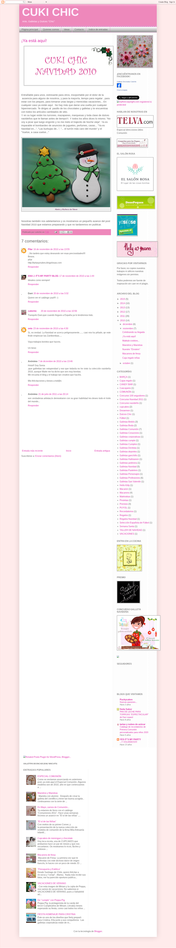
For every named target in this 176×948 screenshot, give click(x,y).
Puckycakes (126, 699)
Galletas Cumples (128, 444)
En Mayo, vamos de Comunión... (53, 807)
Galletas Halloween (129, 459)
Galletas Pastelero (129, 470)
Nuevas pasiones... (128, 702)
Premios (124, 504)
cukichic (32, 311)
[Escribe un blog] (63, 232)
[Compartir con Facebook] (68, 232)
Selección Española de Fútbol (134, 522)
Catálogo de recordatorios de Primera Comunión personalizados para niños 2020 (134, 729)
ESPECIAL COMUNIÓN (49, 776)
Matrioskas (125, 496)
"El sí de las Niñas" (47, 821)
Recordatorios (126, 511)
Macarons (124, 493)
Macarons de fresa (131, 353)
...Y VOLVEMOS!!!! (128, 742)
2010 (123, 320)
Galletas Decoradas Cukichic (126, 81)
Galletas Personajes (129, 474)
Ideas (67, 29)
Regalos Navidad (128, 519)
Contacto (79, 29)
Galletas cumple (127, 440)
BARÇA (123, 377)
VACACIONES (127, 534)
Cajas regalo (126, 381)
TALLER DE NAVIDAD (131, 530)
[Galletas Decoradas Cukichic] (119, 87)
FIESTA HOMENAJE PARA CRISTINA (56, 914)
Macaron (124, 489)
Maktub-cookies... (130, 341)
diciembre (128, 324)
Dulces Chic (126, 414)
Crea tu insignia (122, 90)
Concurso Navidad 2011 (131, 399)
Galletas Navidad (128, 466)
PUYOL (123, 508)
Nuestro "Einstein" (131, 349)
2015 (123, 299)
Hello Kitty (125, 485)
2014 (123, 303)
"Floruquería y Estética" (49, 869)
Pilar (30, 249)
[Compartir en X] (65, 232)
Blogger (98, 931)
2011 (122, 316)
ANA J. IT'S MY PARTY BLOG (43, 276)
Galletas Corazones (129, 433)
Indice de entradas (98, 29)
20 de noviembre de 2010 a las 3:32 (51, 293)
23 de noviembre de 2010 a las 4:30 (50, 328)
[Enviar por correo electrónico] (60, 232)
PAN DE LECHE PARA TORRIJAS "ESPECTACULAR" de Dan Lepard (134, 714)
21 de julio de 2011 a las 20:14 (53, 394)
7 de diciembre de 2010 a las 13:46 (55, 361)
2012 (123, 312)
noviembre (128, 328)
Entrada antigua (102, 451)
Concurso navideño (129, 403)
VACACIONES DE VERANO (52, 883)
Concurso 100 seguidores (132, 395)
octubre (127, 363)
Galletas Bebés (127, 422)
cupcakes (124, 407)
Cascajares (125, 388)
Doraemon (125, 410)
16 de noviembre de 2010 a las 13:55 (51, 249)
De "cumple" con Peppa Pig (51, 900)
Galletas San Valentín (130, 481)
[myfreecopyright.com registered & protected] (135, 105)
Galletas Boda (127, 425)
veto (30, 328)
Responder (33, 267)
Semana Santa (127, 526)
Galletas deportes (128, 451)
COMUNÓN (125, 392)
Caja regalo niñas (131, 358)
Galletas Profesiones (130, 478)
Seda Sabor (126, 709)
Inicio (68, 451)
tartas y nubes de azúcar (132, 724)
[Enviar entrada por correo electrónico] (55, 232)
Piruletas (124, 500)
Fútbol (123, 418)
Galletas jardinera (128, 463)
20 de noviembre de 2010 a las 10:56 (59, 311)
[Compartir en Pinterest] (71, 232)
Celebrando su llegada (133, 332)
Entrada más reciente (32, 451)
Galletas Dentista (128, 448)
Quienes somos (51, 29)
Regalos (124, 515)
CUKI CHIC (50, 12)
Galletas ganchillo (128, 455)
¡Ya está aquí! (34, 40)
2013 (123, 307)
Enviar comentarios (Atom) (48, 456)
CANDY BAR (126, 384)
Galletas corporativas (130, 437)
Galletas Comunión (129, 429)
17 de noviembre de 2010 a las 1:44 (76, 276)
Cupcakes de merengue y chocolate (55, 838)
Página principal (30, 29)
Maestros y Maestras (132, 345)
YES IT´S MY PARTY (130, 739)
